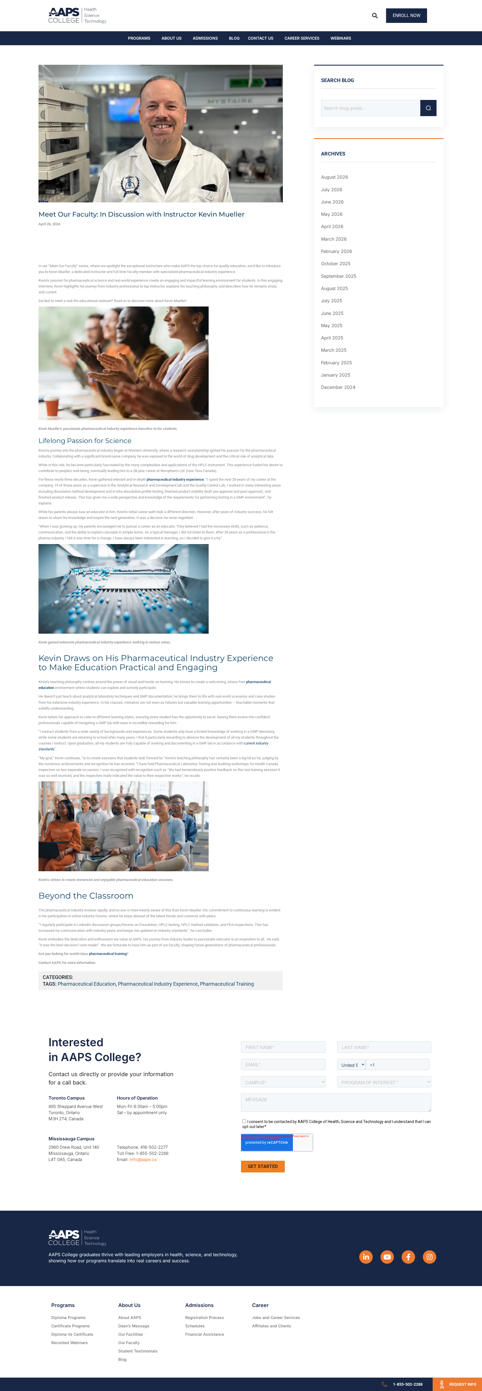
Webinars (341, 38)
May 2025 (332, 325)
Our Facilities (130, 1334)
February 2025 (336, 362)
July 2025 (331, 300)
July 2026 (331, 189)
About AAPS (129, 1317)
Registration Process (204, 1317)
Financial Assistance (204, 1334)
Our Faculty (129, 1342)
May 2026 (332, 214)
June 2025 (332, 313)
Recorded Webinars (69, 1342)
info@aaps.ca (143, 1159)
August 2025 (334, 288)
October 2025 (336, 263)
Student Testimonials (138, 1351)
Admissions (205, 38)
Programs (139, 38)
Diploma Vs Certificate (72, 1334)
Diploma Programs (68, 1317)
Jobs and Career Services (276, 1317)
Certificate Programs (70, 1325)
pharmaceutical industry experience (158, 984)
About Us (172, 38)
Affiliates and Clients (271, 1325)
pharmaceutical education (87, 984)
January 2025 (335, 375)
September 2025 (338, 276)
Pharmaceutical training (227, 984)
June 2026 (332, 202)
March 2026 (334, 239)
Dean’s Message (133, 1325)
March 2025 (334, 350)
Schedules (195, 1325)
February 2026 (336, 251)
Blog (234, 38)
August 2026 (334, 177)
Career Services (302, 38)
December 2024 (338, 387)
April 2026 (332, 226)
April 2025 (332, 338)
